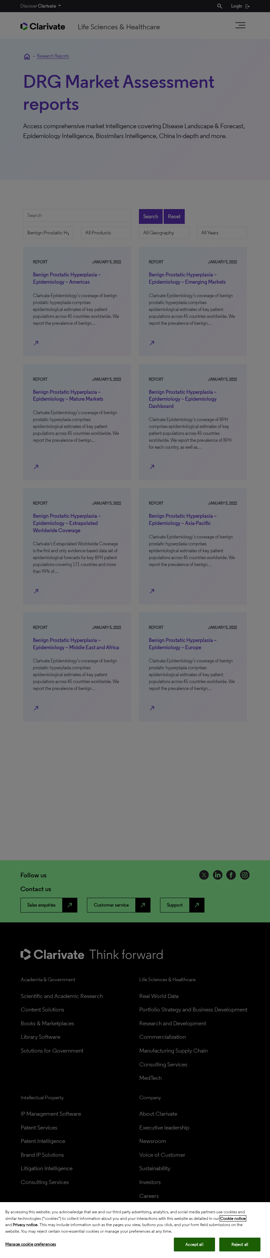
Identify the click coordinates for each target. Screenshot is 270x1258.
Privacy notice (25, 1224)
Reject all (239, 1244)
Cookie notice (233, 1218)
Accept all (194, 1244)
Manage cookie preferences (30, 1244)
